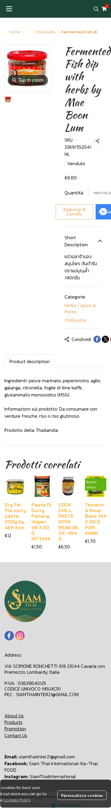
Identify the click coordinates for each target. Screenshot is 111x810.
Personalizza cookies (82, 795)
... (27, 32)
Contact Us (15, 735)
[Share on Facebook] (97, 339)
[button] (96, 9)
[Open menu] (9, 9)
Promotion (15, 728)
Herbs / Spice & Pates (80, 309)
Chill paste (45, 32)
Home (14, 32)
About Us (14, 715)
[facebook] (9, 635)
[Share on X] (105, 339)
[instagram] (20, 635)
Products (13, 722)
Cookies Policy (17, 799)
